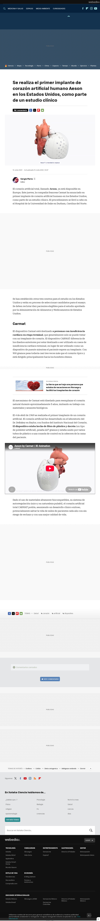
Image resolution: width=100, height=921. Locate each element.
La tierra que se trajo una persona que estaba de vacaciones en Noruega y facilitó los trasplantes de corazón (64, 387)
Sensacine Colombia (47, 903)
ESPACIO (29, 8)
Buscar (91, 830)
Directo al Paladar (68, 851)
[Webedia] (94, 1)
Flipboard (87, 8)
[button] (28, 178)
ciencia (70, 809)
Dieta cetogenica (51, 768)
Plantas (93, 65)
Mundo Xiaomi (11, 867)
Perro (39, 65)
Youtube (95, 8)
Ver (51, 679)
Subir (87, 840)
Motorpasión (85, 851)
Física (8, 804)
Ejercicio (83, 65)
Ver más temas (12, 819)
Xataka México (11, 899)
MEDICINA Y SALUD (15, 8)
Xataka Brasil (11, 902)
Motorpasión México (85, 900)
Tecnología (29, 65)
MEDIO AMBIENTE (43, 8)
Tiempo (65, 65)
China (47, 65)
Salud (36, 613)
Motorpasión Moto (87, 855)
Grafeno (29, 768)
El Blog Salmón (29, 876)
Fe (38, 809)
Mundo (74, 65)
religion (9, 809)
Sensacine (47, 851)
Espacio (56, 65)
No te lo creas (73, 799)
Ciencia (11, 65)
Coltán (38, 768)
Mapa (19, 65)
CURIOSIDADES (59, 8)
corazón (46, 613)
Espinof (46, 855)
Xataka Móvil (10, 855)
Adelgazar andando (69, 768)
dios (69, 813)
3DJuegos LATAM (30, 899)
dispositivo (68, 613)
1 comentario (21, 110)
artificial (57, 613)
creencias (41, 813)
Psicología (41, 799)
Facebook (82, 8)
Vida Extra (28, 855)
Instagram (91, 8)
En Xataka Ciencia (52, 381)
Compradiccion (11, 883)
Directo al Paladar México (68, 900)
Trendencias (10, 876)
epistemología (11, 813)
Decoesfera (10, 880)
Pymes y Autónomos (28, 881)
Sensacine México (50, 899)
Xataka (8, 851)
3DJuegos (28, 851)
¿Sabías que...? (11, 799)
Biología (40, 804)
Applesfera (10, 858)
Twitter (34, 110)
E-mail (42, 110)
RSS (35, 778)
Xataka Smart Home (11, 863)
